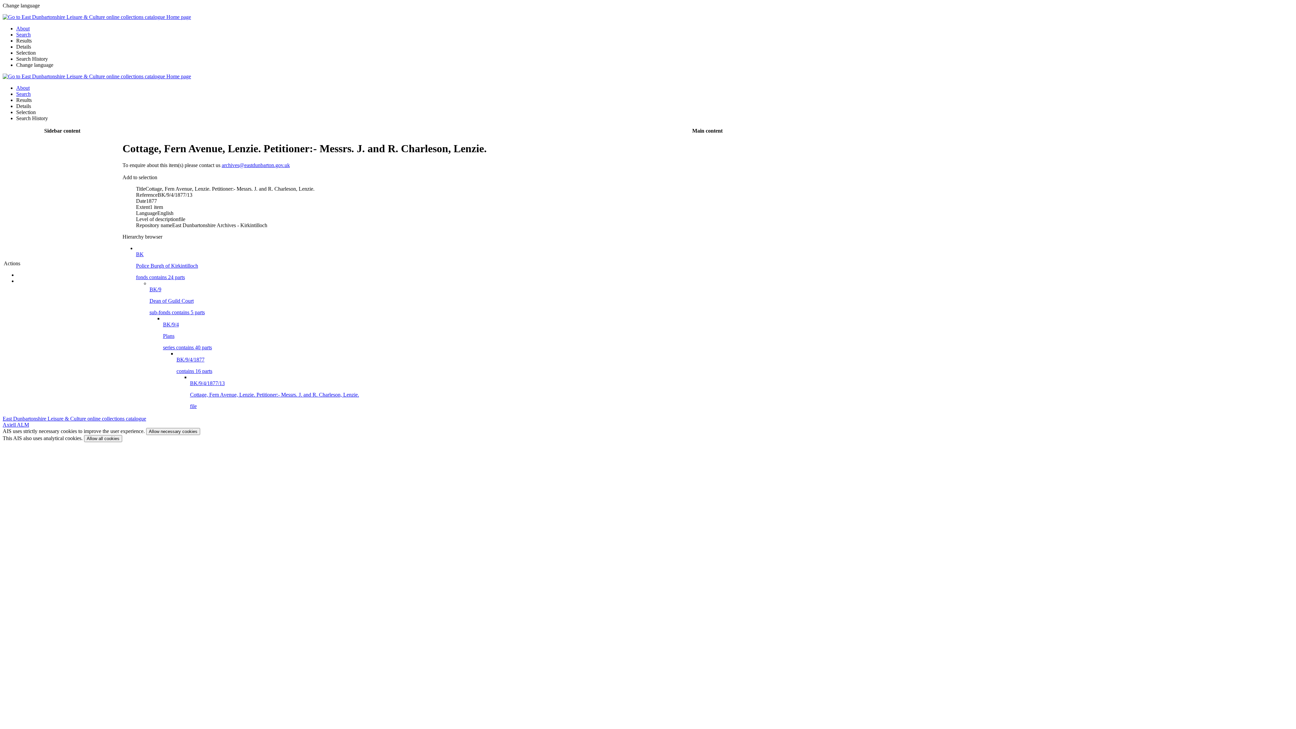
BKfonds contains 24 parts (167, 265)
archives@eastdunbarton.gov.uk (256, 165)
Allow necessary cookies (173, 431)
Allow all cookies (103, 438)
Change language (34, 65)
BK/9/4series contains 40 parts (187, 336)
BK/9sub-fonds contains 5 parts (177, 301)
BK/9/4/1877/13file (274, 394)
